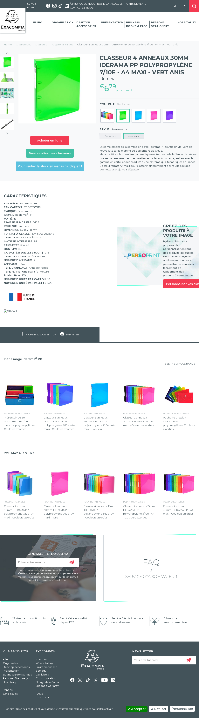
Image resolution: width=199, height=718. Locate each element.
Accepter (138, 709)
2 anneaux (110, 136)
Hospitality (186, 22)
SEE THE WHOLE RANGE (180, 363)
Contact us (42, 697)
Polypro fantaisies (62, 44)
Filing (37, 22)
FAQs (39, 693)
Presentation (112, 22)
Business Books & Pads (137, 24)
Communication (46, 678)
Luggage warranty (47, 685)
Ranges (7, 689)
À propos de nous (82, 3)
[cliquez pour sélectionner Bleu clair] (138, 115)
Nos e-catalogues (110, 3)
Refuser (159, 709)
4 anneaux (133, 136)
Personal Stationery (160, 24)
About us (41, 659)
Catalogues (10, 693)
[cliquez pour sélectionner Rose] (154, 115)
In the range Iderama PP (23, 359)
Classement (23, 44)
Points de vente (135, 3)
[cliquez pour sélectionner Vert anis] (123, 115)
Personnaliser (182, 709)
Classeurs (41, 44)
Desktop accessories (86, 24)
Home (8, 44)
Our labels (42, 674)
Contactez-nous (81, 7)
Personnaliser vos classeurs (50, 153)
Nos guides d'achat (48, 682)
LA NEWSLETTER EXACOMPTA (48, 553)
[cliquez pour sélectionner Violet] (169, 115)
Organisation (62, 22)
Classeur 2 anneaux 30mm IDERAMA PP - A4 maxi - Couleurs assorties (138, 421)
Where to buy (44, 663)
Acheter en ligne (49, 140)
